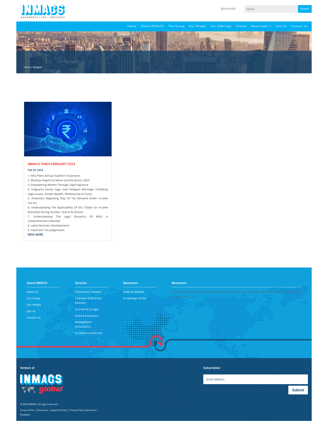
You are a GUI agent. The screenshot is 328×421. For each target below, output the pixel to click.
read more (35, 234)
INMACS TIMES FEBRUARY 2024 (51, 164)
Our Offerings (221, 26)
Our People (197, 26)
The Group (176, 26)
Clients (241, 26)
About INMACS (152, 26)
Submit (298, 390)
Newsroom (259, 26)
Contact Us (299, 26)
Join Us (281, 26)
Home (131, 26)
